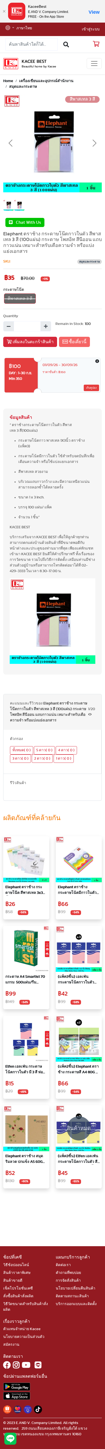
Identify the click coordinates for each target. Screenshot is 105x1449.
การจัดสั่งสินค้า (68, 1281)
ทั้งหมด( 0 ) (21, 750)
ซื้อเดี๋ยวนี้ (77, 342)
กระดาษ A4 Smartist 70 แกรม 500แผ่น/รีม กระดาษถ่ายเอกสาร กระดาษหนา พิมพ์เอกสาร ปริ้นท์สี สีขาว (26, 980)
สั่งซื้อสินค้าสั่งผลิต (18, 1296)
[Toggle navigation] (94, 63)
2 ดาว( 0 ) (42, 758)
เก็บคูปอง (91, 388)
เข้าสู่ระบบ (91, 29)
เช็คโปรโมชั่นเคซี (18, 1288)
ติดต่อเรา (63, 1265)
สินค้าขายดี (12, 1281)
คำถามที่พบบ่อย (68, 1273)
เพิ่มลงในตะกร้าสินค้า (33, 342)
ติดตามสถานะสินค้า (72, 1296)
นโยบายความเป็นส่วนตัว (23, 1337)
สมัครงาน (11, 1345)
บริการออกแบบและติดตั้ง (76, 1304)
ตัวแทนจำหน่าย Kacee (22, 1329)
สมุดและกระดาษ (23, 86)
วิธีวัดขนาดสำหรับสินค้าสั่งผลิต (25, 1307)
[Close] (4, 11)
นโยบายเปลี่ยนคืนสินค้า (75, 1288)
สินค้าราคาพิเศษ (16, 1273)
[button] (9, 28)
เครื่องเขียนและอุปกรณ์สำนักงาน (46, 81)
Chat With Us (27, 222)
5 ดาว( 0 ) (44, 750)
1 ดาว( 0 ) (63, 758)
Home (8, 81)
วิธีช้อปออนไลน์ (16, 1265)
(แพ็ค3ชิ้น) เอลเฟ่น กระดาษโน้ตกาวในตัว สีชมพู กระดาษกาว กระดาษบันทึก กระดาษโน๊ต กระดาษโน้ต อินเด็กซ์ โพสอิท (78, 980)
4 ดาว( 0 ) (66, 750)
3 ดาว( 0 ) (20, 758)
